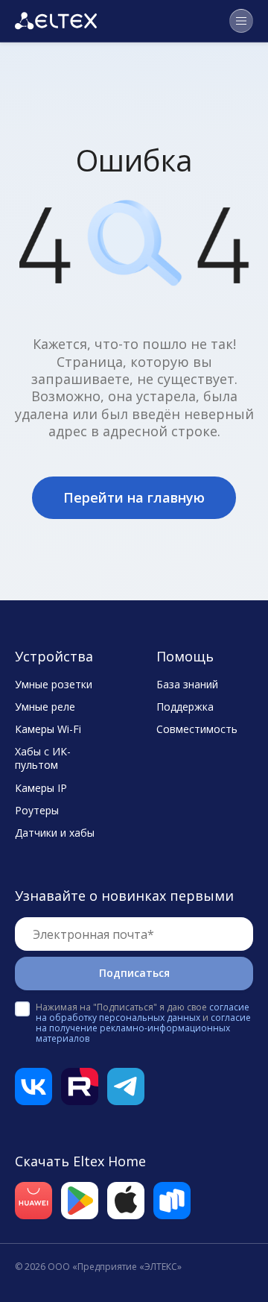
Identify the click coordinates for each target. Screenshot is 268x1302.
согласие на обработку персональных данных (142, 1012)
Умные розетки (53, 684)
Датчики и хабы (55, 833)
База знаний (187, 684)
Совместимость (196, 729)
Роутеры (37, 810)
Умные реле (45, 707)
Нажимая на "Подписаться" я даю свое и (143, 1023)
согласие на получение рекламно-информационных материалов (143, 1028)
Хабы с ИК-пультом (43, 758)
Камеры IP (41, 788)
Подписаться (134, 973)
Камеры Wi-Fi (48, 729)
